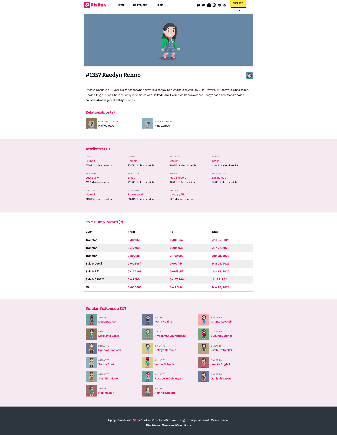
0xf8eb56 (134, 240)
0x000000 (135, 287)
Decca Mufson (107, 321)
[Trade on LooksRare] (219, 5)
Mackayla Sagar (108, 335)
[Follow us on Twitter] (198, 5)
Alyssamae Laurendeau (170, 335)
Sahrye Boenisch (109, 350)
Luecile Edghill (220, 364)
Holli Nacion (106, 392)
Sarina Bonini (107, 364)
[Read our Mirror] (209, 5)
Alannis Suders (164, 392)
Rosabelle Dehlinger (167, 378)
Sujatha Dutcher (221, 335)
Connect (238, 3)
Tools (159, 5)
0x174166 (135, 271)
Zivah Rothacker (221, 350)
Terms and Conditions (176, 425)
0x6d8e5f (134, 263)
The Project (139, 5)
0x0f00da (176, 240)
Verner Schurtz (164, 364)
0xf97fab (134, 255)
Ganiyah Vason (221, 378)
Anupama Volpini (222, 321)
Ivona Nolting (163, 321)
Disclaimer (153, 425)
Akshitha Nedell (108, 378)
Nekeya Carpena (165, 350)
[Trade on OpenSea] (214, 5)
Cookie (145, 420)
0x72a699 (134, 247)
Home (121, 5)
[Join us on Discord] (204, 5)
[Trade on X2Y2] (225, 5)
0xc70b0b (134, 279)
